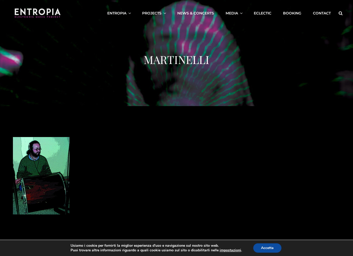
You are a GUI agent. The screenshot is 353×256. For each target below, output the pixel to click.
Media (232, 13)
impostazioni (230, 250)
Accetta (267, 247)
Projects (152, 13)
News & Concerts (195, 13)
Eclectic (262, 13)
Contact (322, 13)
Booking (292, 13)
